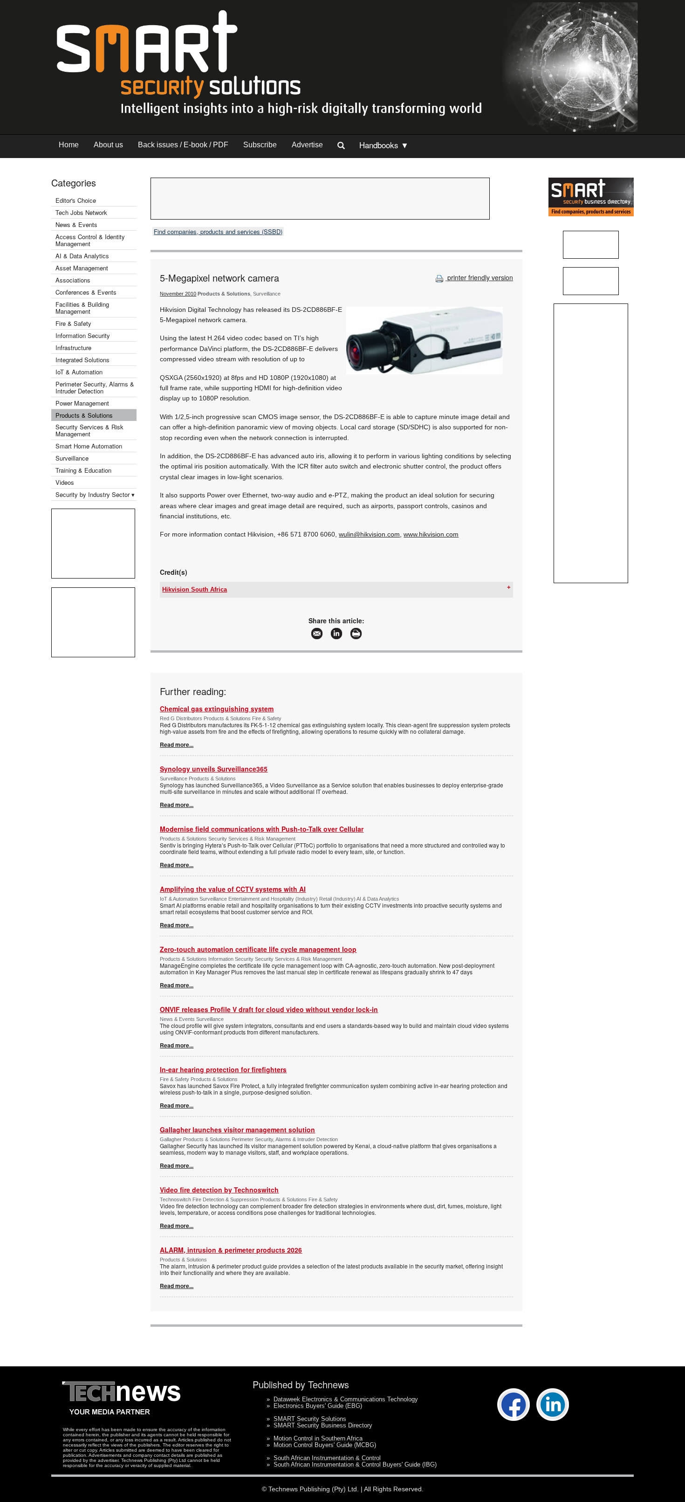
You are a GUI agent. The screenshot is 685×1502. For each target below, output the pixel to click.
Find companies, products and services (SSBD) (218, 231)
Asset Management (81, 267)
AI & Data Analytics (82, 255)
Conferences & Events (85, 292)
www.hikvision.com (431, 534)
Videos (64, 482)
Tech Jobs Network (81, 212)
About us (108, 145)
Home (69, 145)
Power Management (82, 403)
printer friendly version (479, 277)
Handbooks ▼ (384, 145)
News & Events (76, 224)
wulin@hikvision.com (369, 534)
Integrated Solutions (82, 359)
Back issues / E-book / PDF (183, 145)
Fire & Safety (73, 323)
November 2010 (178, 293)
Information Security (82, 335)
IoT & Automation (79, 371)
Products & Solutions (84, 415)
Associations (72, 280)
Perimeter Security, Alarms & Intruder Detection (94, 387)
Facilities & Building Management (82, 308)
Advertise (307, 145)
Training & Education (83, 470)
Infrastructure (73, 347)
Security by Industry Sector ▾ (95, 494)
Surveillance (72, 458)
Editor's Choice (75, 200)
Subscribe (260, 145)
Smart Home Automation (89, 445)
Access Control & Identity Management (90, 240)
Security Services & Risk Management (89, 430)
